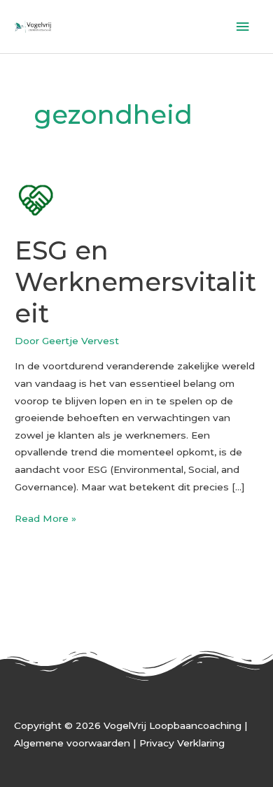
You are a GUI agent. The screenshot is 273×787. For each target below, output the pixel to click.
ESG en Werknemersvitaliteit (135, 282)
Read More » (45, 517)
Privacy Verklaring (182, 743)
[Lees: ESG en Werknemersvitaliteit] (36, 198)
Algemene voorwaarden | (76, 743)
